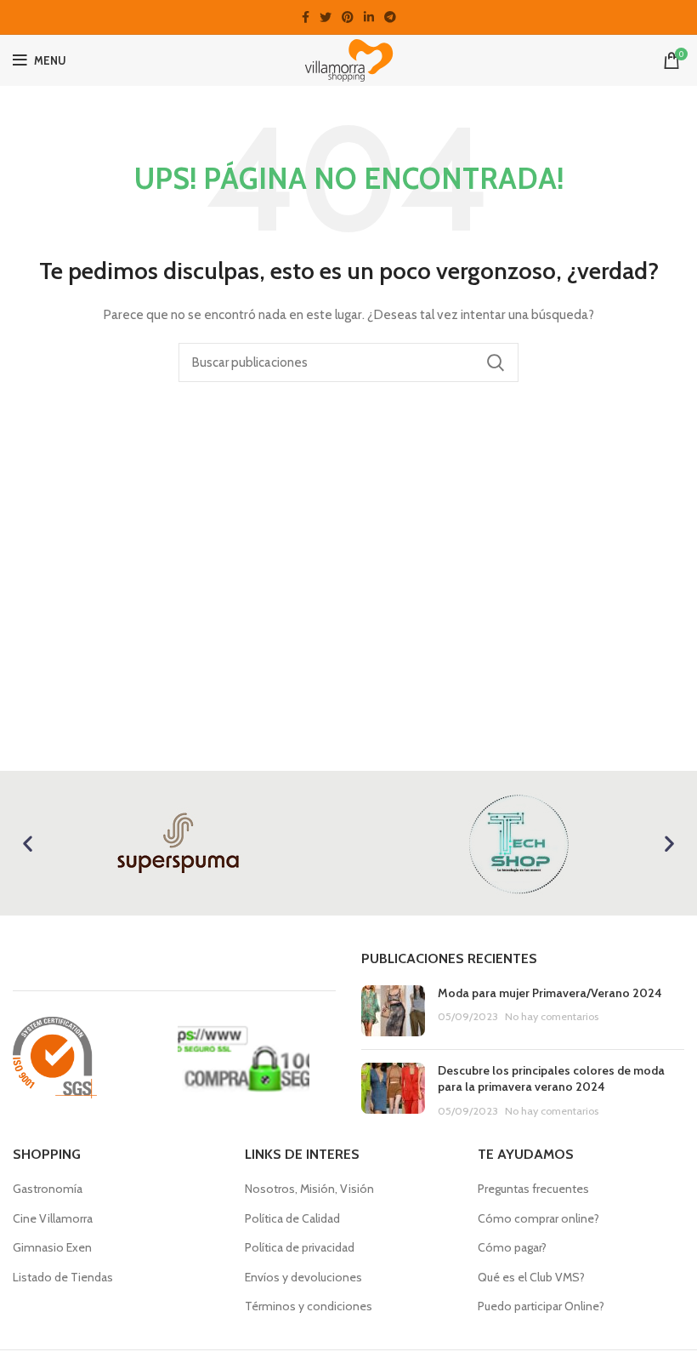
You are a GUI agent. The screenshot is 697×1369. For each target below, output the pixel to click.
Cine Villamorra (53, 1218)
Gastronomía (47, 1188)
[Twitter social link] (325, 17)
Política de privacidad (299, 1247)
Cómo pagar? (512, 1247)
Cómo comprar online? (538, 1218)
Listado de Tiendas (63, 1277)
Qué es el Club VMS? (531, 1277)
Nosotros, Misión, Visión (309, 1188)
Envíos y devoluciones (303, 1277)
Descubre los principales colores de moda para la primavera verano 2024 (551, 1079)
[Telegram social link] (390, 17)
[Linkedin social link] (369, 17)
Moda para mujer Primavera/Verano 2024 (550, 993)
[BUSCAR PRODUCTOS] (495, 362)
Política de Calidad (292, 1218)
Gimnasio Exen (52, 1247)
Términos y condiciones (308, 1306)
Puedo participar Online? (541, 1306)
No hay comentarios (551, 1016)
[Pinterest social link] (348, 17)
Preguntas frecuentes (533, 1188)
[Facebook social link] (305, 17)
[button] (27, 842)
